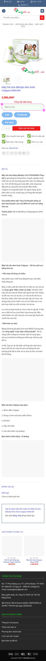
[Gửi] (42, 17)
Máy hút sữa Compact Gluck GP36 (34, 561)
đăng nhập (17, 516)
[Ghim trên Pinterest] (20, 153)
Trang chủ (7, 24)
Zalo (7, 114)
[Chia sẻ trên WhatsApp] (4, 153)
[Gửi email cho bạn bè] (16, 153)
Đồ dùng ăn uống (24, 24)
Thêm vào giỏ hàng (26, 128)
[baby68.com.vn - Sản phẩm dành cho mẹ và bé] (23, 10)
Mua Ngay (12, 537)
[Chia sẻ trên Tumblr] (28, 153)
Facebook (22, 114)
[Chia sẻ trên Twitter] (12, 153)
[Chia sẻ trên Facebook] (8, 153)
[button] (3, 11)
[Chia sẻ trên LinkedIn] (24, 153)
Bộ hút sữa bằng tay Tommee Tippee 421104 (11, 561)
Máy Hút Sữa (13, 148)
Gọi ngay (9, 122)
